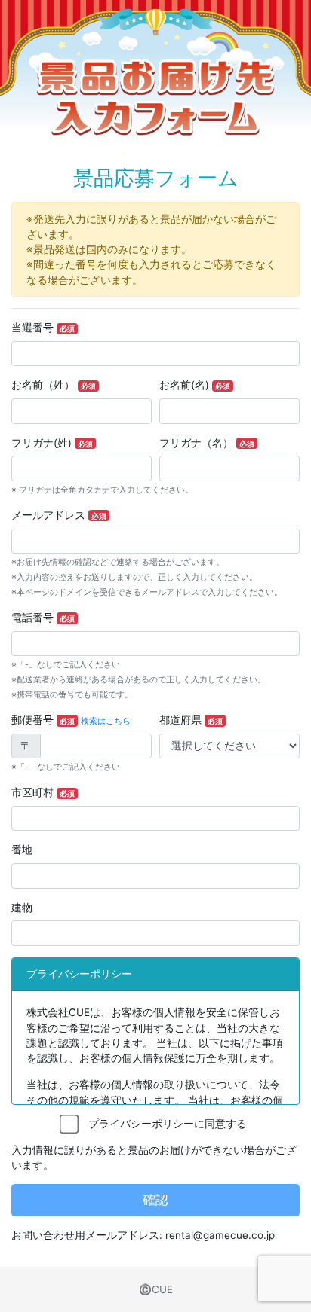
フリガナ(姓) (52, 443)
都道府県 (191, 720)
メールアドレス (58, 515)
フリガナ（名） (206, 443)
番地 (21, 850)
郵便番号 (43, 720)
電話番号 (43, 618)
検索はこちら (106, 721)
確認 (155, 1199)
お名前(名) (194, 385)
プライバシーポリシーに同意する (162, 1124)
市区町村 (43, 792)
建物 (21, 908)
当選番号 (43, 328)
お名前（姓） (53, 385)
